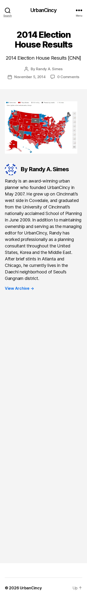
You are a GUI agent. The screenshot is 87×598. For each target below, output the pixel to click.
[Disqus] (43, 368)
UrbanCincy (43, 10)
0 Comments (68, 77)
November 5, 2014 (30, 77)
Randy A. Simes (49, 69)
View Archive (19, 288)
